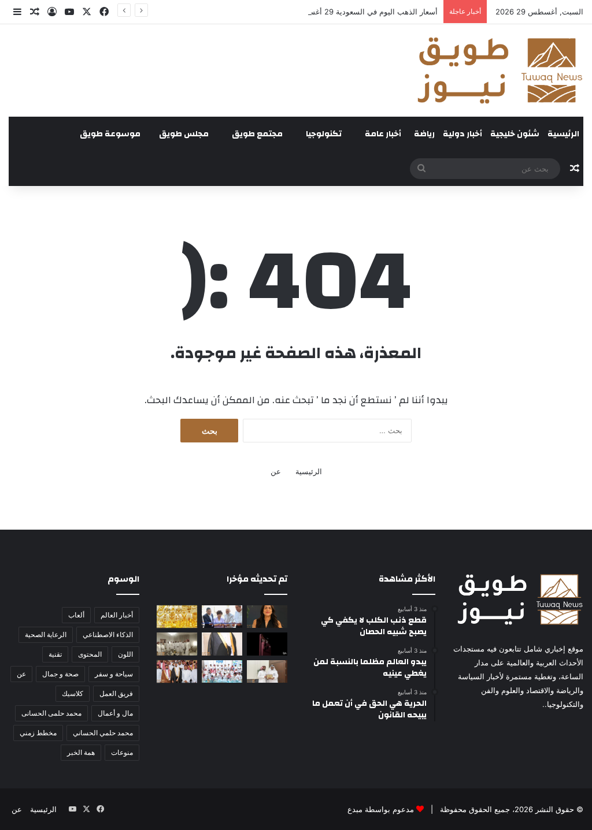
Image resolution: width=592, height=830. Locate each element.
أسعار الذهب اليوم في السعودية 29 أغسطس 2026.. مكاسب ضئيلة (329, 11)
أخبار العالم (117, 615)
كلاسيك (72, 693)
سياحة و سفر (114, 673)
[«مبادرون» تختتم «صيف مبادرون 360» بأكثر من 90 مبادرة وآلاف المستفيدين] (222, 671)
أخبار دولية (462, 134)
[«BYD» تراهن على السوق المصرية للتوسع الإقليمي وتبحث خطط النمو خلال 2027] (222, 616)
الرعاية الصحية (45, 634)
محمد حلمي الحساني (103, 732)
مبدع (354, 809)
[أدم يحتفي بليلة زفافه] (177, 671)
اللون (125, 654)
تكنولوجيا (324, 134)
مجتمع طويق (257, 134)
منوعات (122, 752)
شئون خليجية (514, 134)
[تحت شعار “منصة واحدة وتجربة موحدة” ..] (267, 616)
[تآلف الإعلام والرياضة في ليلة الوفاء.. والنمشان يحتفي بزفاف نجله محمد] (222, 643)
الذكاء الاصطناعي (108, 634)
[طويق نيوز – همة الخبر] (499, 70)
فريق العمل (116, 693)
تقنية (55, 654)
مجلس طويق (184, 134)
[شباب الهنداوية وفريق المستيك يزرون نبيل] (177, 643)
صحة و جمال (60, 673)
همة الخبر (81, 752)
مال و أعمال (115, 713)
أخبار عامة (383, 134)
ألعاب (76, 615)
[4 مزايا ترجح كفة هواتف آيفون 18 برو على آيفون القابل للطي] (267, 643)
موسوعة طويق (110, 134)
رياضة (424, 134)
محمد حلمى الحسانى (51, 713)
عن (276, 471)
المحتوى (90, 654)
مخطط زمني (38, 732)
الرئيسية (563, 134)
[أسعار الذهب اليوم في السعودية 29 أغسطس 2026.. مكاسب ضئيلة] (177, 616)
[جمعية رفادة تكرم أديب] (267, 671)
